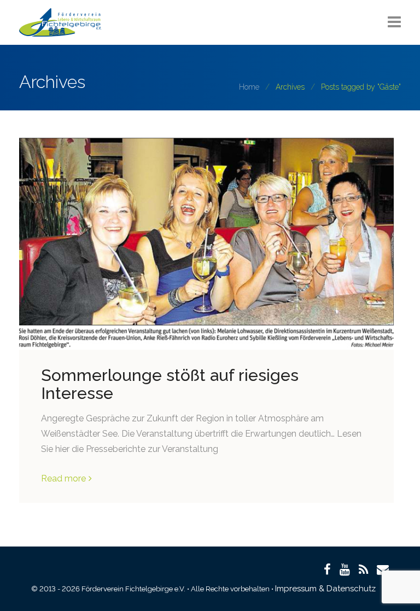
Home (249, 87)
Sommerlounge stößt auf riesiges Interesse (170, 384)
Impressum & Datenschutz (325, 589)
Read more (63, 478)
